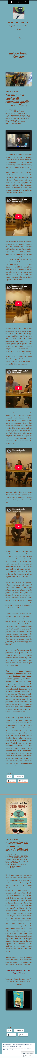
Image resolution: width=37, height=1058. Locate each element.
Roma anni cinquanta (17, 860)
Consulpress (18, 115)
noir (21, 859)
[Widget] (11, 2)
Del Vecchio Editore (22, 117)
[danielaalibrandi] (18, 14)
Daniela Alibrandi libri (15, 858)
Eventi (8, 91)
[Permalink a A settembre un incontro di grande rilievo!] (19, 816)
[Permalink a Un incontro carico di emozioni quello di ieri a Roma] (19, 79)
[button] (14, 144)
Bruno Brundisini (21, 113)
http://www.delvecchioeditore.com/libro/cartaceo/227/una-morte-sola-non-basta (18, 981)
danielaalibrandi (18, 22)
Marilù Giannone (12, 118)
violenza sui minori (14, 866)
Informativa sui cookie (8, 1050)
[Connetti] (18, 2)
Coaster (9, 115)
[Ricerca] (25, 2)
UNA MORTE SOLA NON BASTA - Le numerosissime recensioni (17, 120)
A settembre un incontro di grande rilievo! (17, 846)
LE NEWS (15, 91)
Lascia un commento (14, 123)
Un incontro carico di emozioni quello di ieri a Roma (17, 100)
